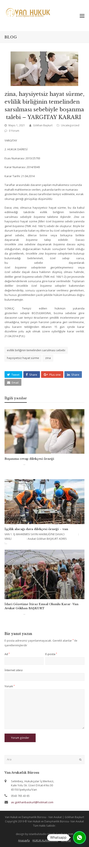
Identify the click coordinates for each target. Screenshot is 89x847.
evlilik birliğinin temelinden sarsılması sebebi (36, 350)
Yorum (10, 686)
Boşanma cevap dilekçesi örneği (29, 459)
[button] (13, 374)
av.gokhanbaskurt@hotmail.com (32, 802)
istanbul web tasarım (60, 834)
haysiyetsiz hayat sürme (23, 358)
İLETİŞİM (66, 840)
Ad (7, 654)
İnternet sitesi (14, 670)
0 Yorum (14, 131)
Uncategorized (70, 125)
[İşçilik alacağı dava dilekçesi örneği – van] (45, 501)
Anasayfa (24, 840)
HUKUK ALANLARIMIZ (45, 840)
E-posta (51, 654)
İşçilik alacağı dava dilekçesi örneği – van (36, 529)
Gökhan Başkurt (42, 125)
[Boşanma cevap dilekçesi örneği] (45, 431)
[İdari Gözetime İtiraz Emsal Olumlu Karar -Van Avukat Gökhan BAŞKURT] (45, 574)
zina (48, 358)
